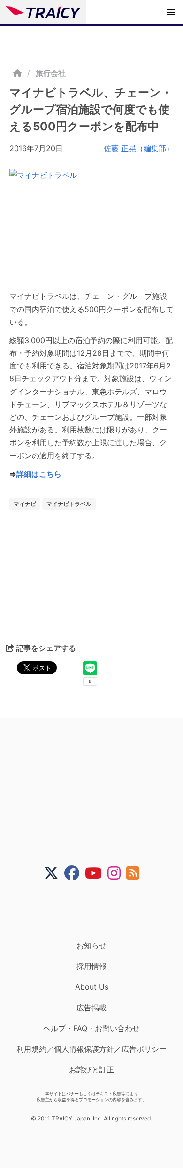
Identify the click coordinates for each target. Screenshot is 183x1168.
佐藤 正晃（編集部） (139, 148)
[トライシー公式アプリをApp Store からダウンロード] (97, 910)
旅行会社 (51, 73)
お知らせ (91, 945)
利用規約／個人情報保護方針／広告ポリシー (91, 1049)
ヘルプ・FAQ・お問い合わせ (91, 1028)
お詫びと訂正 (91, 1069)
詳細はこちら (38, 474)
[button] (171, 12)
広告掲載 (91, 1007)
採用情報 (91, 966)
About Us (91, 987)
